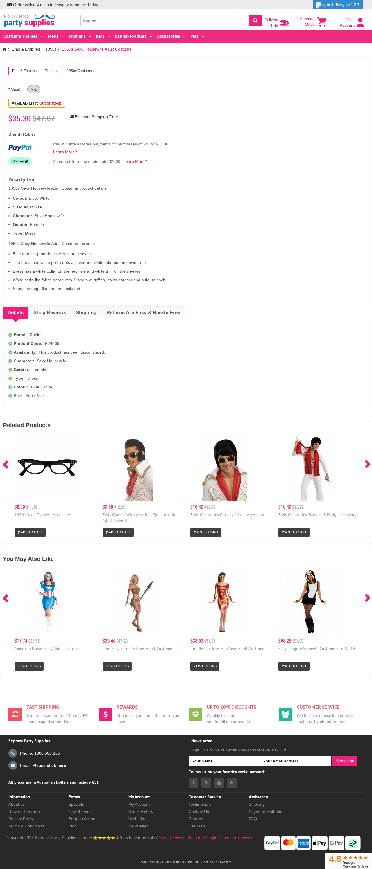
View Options (29, 666)
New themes (80, 811)
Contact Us (199, 811)
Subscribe (345, 760)
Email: (43, 765)
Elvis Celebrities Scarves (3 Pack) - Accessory (317, 514)
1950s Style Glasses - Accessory (42, 514)
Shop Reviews (49, 312)
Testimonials (200, 804)
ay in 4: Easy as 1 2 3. (340, 5)
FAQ (253, 818)
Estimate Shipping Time (96, 116)
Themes (51, 71)
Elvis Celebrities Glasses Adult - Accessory (227, 514)
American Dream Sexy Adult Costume (47, 648)
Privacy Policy (21, 818)
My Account (139, 804)
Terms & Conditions (26, 826)
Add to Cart (31, 532)
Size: (16, 89)
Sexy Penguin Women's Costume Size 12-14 (316, 648)
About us (16, 804)
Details (16, 312)
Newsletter (138, 826)
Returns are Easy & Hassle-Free (143, 312)
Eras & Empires (26, 49)
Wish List (136, 818)
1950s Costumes (80, 71)
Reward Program (24, 811)
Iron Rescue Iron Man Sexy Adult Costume (227, 648)
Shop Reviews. (172, 837)
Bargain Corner (83, 818)
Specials (76, 804)
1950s (51, 49)
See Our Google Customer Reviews (219, 837)
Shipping (86, 312)
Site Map (197, 826)
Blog (73, 826)
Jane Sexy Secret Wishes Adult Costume (137, 648)
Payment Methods (265, 811)
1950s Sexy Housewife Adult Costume (97, 49)
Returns (196, 818)
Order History (140, 811)
